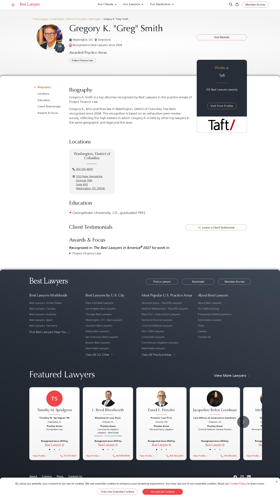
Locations (43, 93)
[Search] (230, 4)
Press (201, 325)
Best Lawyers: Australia (42, 314)
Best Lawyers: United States (45, 302)
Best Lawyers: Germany (43, 325)
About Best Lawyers (210, 302)
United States (57, 19)
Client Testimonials (49, 106)
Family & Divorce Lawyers (157, 319)
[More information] (63, 444)
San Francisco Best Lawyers (102, 336)
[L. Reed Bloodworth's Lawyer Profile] (108, 402)
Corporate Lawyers (153, 336)
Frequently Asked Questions (215, 314)
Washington (95, 19)
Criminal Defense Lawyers (157, 325)
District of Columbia (76, 19)
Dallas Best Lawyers (97, 331)
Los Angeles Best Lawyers (101, 308)
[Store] (237, 4)
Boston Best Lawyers (98, 342)
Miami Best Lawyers (97, 348)
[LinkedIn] (249, 476)
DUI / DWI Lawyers (153, 331)
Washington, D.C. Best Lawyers (104, 319)
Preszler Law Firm (161, 417)
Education (44, 100)
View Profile (39, 455)
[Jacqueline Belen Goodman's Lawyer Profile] (215, 402)
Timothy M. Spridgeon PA (54, 417)
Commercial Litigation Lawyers (160, 342)
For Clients (105, 4)
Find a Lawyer (40, 19)
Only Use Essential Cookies (117, 491)
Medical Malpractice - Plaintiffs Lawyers (165, 308)
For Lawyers (131, 4)
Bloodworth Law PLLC (108, 417)
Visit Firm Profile (221, 106)
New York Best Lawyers (99, 302)
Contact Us (204, 336)
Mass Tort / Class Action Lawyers (161, 314)
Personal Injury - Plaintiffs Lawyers (162, 302)
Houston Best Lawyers (99, 325)
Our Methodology (208, 308)
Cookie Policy (238, 483)
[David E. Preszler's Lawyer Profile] (161, 402)
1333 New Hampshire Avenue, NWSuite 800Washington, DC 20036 (90, 182)
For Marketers (160, 4)
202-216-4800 (84, 169)
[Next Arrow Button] (243, 422)
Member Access (235, 281)
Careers (202, 331)
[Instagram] (242, 476)
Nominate (198, 281)
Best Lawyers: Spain (41, 319)
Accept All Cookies (163, 491)
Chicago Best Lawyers (99, 314)
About (33, 476)
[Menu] (13, 5)
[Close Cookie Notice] (276, 481)
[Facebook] (235, 476)
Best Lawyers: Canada (42, 308)
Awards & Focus (48, 112)
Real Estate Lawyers (153, 348)
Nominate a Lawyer (209, 319)
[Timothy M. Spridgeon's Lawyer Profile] (54, 402)
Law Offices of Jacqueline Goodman (214, 417)
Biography (44, 87)
